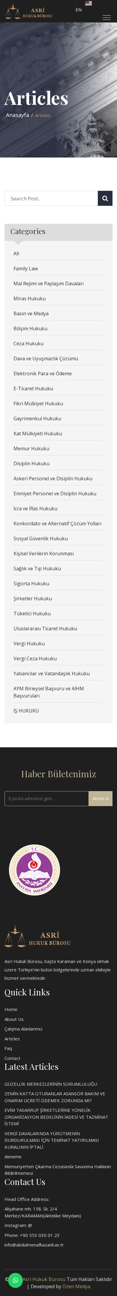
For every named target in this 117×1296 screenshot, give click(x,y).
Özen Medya (76, 1286)
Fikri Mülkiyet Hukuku (38, 403)
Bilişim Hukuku (30, 328)
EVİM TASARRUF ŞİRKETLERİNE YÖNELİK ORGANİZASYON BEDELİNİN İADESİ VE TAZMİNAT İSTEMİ (56, 1116)
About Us (14, 1019)
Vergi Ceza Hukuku (35, 658)
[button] (104, 15)
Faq (8, 1048)
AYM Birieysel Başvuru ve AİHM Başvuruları (49, 692)
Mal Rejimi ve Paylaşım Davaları (49, 283)
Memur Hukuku (31, 448)
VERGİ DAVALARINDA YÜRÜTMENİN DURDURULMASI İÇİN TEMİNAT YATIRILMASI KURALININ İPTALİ (51, 1140)
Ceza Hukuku (29, 343)
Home (10, 1009)
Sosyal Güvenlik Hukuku (41, 538)
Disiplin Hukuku (32, 463)
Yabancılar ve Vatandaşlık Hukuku (52, 673)
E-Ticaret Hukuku (33, 388)
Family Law (26, 268)
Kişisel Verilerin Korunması (44, 553)
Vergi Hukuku (29, 643)
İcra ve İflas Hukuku (35, 508)
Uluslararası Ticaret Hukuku (45, 628)
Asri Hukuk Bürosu (43, 1279)
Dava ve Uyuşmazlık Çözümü (46, 358)
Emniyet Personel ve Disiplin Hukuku (55, 493)
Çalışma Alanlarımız (23, 1029)
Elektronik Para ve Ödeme (43, 373)
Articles (12, 1039)
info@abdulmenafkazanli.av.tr (34, 1245)
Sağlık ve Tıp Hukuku (37, 568)
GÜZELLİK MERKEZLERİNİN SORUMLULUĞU (50, 1084)
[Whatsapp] (15, 1280)
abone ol (100, 798)
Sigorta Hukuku (31, 583)
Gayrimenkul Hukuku (37, 418)
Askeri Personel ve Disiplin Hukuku (53, 478)
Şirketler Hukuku (33, 598)
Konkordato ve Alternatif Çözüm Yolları (57, 523)
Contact (12, 1058)
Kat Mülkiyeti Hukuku (38, 433)
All (16, 253)
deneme (13, 1157)
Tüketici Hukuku (32, 613)
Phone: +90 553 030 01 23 (32, 1235)
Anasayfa (17, 114)
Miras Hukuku (30, 298)
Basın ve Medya (31, 313)
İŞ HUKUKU (26, 710)
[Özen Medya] (37, 935)
